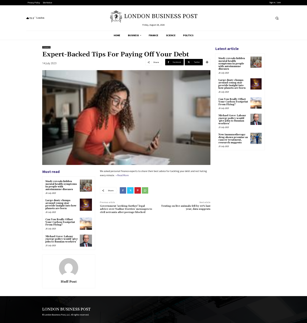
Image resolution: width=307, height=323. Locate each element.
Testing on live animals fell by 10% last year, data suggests (185, 207)
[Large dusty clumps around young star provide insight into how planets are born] (86, 205)
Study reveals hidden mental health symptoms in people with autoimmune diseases (61, 185)
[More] (207, 62)
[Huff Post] (68, 267)
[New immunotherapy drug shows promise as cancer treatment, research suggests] (256, 138)
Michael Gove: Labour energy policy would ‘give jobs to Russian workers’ (61, 239)
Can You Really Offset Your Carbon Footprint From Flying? (60, 222)
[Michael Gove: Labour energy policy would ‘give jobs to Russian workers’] (86, 241)
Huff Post (69, 281)
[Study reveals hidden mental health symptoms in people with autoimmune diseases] (86, 186)
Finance (46, 47)
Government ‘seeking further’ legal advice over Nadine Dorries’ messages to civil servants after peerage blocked (126, 209)
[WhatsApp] (145, 190)
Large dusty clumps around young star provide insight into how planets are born (60, 204)
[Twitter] (130, 190)
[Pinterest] (137, 190)
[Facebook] (123, 190)
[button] (277, 18)
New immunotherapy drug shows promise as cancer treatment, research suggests (233, 138)
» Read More (122, 175)
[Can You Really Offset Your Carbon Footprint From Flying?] (86, 224)
